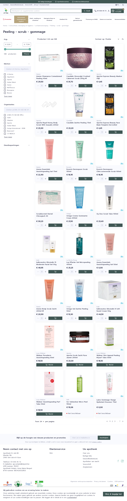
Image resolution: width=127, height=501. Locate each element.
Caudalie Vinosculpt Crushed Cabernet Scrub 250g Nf (78, 77)
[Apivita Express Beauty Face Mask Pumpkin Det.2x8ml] (109, 104)
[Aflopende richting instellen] (122, 39)
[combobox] (46, 11)
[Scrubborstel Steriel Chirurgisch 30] (49, 197)
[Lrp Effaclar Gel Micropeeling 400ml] (79, 244)
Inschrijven (104, 438)
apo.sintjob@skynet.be (21, 464)
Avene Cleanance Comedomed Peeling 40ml (49, 77)
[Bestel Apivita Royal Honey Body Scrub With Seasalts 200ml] (55, 132)
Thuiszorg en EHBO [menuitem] (92, 19)
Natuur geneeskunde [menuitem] (79, 19)
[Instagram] (122, 461)
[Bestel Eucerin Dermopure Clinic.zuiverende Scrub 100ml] (116, 178)
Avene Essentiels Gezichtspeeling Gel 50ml (107, 263)
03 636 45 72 (16, 462)
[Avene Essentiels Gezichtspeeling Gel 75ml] (49, 151)
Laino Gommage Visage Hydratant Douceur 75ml (106, 401)
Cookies (110, 482)
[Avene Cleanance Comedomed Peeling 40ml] (49, 58)
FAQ (51, 453)
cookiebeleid (72, 497)
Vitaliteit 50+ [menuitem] (65, 19)
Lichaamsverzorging (41, 26)
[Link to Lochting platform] (122, 485)
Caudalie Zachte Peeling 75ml (78, 123)
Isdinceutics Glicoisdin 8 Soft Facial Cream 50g (108, 310)
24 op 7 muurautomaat (41, 5)
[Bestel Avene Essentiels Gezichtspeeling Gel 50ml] (116, 271)
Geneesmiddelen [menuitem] (121, 19)
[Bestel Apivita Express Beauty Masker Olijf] (116, 85)
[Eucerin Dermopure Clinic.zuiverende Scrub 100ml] (109, 151)
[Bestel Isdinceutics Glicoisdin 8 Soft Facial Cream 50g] (116, 318)
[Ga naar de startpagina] (6, 11)
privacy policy (97, 442)
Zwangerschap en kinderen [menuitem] (50, 19)
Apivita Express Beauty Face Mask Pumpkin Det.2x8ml (108, 124)
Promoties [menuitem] (8, 19)
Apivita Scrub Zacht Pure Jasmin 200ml (76, 356)
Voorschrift (28, 5)
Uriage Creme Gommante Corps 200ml (76, 217)
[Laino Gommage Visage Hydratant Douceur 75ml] (109, 383)
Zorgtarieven (87, 467)
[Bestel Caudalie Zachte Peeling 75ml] (85, 132)
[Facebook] (118, 461)
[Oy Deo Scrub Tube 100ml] (109, 197)
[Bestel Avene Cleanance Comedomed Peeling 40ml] (55, 85)
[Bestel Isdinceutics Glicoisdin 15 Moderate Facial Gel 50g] (55, 271)
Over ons (86, 453)
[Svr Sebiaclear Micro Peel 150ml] (79, 383)
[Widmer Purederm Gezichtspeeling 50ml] (49, 337)
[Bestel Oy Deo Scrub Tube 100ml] (116, 225)
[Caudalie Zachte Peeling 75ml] (79, 104)
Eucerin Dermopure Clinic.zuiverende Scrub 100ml (109, 170)
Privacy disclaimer (100, 482)
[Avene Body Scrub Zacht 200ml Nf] (49, 290)
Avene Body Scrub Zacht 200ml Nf (46, 310)
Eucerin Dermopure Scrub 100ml (77, 170)
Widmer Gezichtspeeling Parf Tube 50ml (48, 403)
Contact (6, 5)
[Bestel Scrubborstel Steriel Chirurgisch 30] (55, 225)
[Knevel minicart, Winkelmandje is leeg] (113, 11)
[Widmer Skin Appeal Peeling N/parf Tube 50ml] (109, 337)
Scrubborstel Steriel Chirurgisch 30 (44, 215)
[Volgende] (122, 421)
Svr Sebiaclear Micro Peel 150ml (77, 403)
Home (5, 26)
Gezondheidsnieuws (16, 5)
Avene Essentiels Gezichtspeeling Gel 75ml (46, 170)
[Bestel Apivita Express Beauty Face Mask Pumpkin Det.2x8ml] (116, 132)
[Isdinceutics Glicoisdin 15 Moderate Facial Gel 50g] (49, 244)
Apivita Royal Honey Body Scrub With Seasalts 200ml (47, 124)
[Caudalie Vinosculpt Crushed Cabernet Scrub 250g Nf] (79, 58)
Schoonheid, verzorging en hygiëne (21, 26)
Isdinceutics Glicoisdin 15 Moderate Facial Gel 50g (46, 263)
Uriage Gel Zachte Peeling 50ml (77, 310)
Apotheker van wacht (91, 461)
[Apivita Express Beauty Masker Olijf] (109, 58)
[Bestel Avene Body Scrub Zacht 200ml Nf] (55, 318)
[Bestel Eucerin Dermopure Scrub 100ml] (85, 178)
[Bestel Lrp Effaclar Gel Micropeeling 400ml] (85, 271)
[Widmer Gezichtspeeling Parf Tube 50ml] (49, 383)
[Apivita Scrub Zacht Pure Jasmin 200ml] (79, 337)
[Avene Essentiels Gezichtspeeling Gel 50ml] (109, 244)
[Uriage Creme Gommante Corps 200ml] (79, 197)
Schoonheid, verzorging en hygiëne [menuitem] (22, 19)
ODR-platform (119, 482)
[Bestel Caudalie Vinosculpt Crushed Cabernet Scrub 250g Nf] (85, 85)
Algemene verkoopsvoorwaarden (81, 482)
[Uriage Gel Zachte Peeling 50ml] (79, 290)
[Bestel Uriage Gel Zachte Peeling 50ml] (85, 318)
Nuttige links (87, 456)
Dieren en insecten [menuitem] (106, 19)
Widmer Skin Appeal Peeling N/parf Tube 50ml (108, 356)
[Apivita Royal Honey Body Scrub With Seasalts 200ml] (49, 104)
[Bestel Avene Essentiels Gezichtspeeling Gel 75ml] (55, 178)
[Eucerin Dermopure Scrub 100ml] (79, 151)
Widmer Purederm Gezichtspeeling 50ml (45, 356)
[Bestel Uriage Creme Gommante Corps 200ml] (85, 225)
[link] (107, 421)
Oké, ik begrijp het (113, 494)
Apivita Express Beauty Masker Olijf (109, 77)
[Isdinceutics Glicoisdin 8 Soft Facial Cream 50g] (109, 290)
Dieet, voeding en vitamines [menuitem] (36, 19)
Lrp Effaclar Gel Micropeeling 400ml (78, 263)
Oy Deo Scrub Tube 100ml (107, 214)
